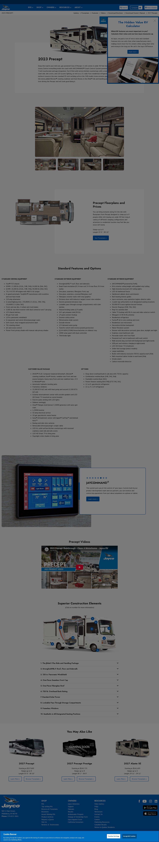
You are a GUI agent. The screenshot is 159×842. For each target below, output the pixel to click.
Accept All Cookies (129, 836)
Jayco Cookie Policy (28, 840)
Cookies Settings (113, 836)
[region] (79, 836)
